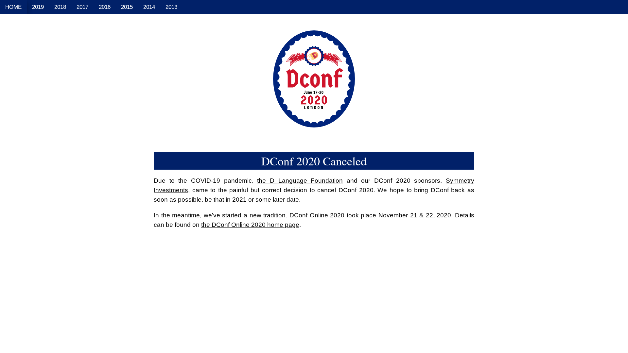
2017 (82, 7)
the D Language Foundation (300, 180)
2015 (127, 7)
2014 (149, 7)
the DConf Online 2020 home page (250, 224)
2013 (171, 7)
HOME (13, 7)
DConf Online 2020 (316, 215)
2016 (105, 7)
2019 (38, 7)
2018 (60, 7)
